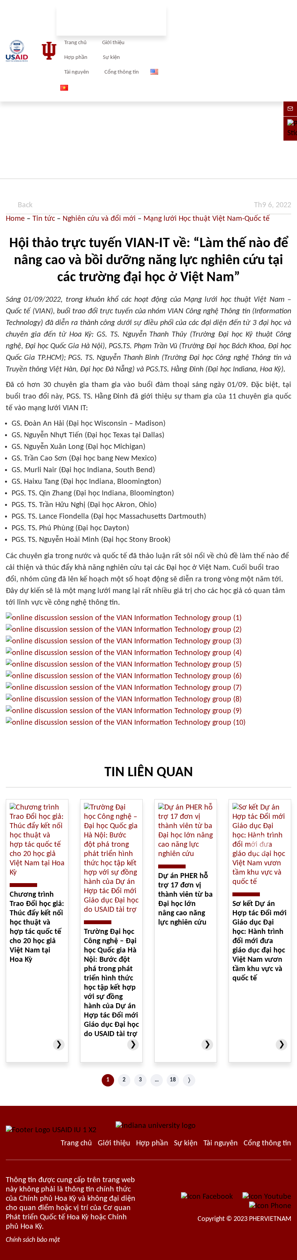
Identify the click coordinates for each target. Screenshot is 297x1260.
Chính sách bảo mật (33, 1240)
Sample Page (31, 51)
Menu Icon (221, 51)
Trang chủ (75, 43)
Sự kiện (111, 57)
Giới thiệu (113, 43)
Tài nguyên (76, 72)
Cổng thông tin (121, 72)
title (287, 50)
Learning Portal (267, 1143)
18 (173, 1080)
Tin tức (43, 219)
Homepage (76, 1143)
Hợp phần (75, 57)
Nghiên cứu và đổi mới (99, 219)
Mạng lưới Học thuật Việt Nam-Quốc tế (206, 219)
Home (15, 219)
